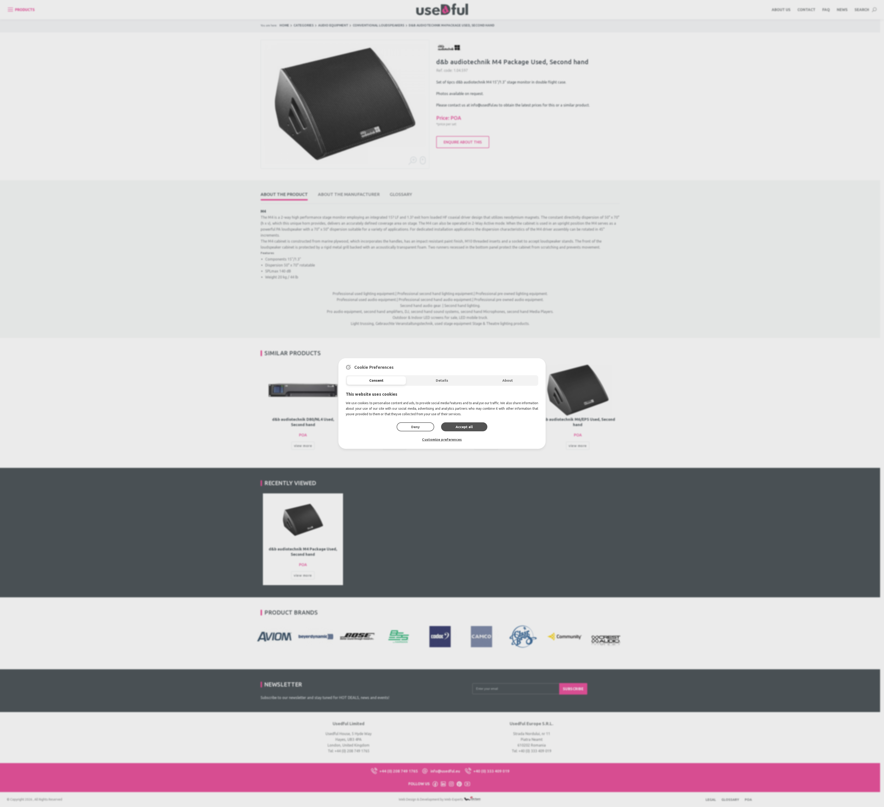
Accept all (464, 427)
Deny (415, 427)
